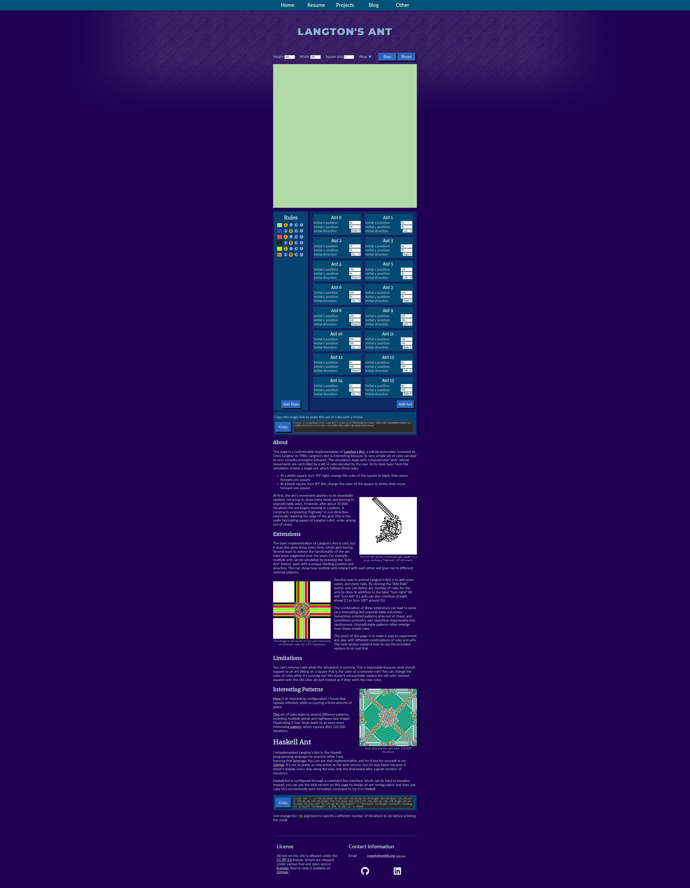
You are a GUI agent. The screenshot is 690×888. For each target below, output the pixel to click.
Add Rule (291, 404)
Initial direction (325, 231)
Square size (334, 57)
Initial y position (326, 227)
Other (402, 5)
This (276, 714)
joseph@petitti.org (381, 856)
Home (287, 5)
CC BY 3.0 (284, 860)
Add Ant (405, 404)
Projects (345, 5)
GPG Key (400, 856)
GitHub (278, 765)
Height (278, 57)
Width (304, 57)
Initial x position (326, 223)
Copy (283, 427)
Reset (406, 57)
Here (277, 699)
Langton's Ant (354, 452)
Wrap (363, 57)
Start (387, 57)
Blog (374, 5)
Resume (316, 5)
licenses (282, 868)
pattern (295, 727)
